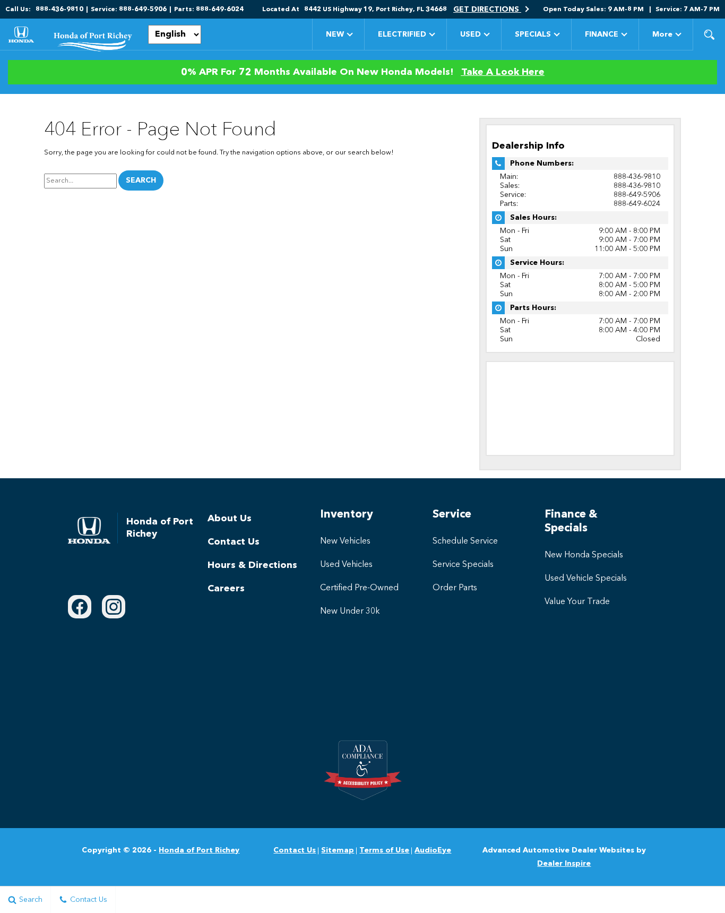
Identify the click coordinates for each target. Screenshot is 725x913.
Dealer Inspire (564, 863)
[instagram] (113, 606)
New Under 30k (350, 611)
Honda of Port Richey (199, 850)
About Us (230, 518)
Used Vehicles (346, 565)
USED (470, 34)
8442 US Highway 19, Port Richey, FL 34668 (375, 9)
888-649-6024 (637, 204)
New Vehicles (345, 541)
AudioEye (433, 850)
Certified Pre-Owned (359, 588)
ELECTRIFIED (402, 34)
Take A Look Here (503, 72)
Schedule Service (465, 541)
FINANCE (601, 34)
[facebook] (79, 606)
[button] (709, 34)
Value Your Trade (577, 602)
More (662, 36)
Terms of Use (384, 850)
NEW (335, 34)
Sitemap (337, 850)
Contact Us (234, 542)
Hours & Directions (252, 565)
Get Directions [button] (487, 9)
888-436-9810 (637, 176)
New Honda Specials (584, 555)
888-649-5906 (637, 195)
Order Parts (455, 588)
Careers (226, 588)
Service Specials (463, 565)
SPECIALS (533, 34)
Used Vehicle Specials (586, 578)
